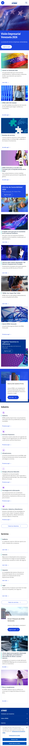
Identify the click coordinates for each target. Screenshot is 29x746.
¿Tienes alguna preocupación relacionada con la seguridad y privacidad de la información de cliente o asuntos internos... (14, 655)
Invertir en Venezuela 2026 (10, 70)
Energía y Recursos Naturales (10, 472)
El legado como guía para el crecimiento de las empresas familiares (13, 232)
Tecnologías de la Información (11, 490)
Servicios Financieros (8, 434)
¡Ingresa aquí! (6, 47)
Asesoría (4, 554)
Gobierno (5, 415)
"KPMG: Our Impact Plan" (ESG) (11, 293)
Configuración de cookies (14, 735)
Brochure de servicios (9, 135)
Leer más (11, 397)
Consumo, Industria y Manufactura (12, 509)
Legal (3, 585)
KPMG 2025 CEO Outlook (9, 103)
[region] (14, 735)
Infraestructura (6, 453)
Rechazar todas (14, 739)
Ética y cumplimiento (8, 687)
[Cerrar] (26, 727)
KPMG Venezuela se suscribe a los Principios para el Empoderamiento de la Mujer (14, 169)
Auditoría (5, 539)
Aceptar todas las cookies (14, 743)
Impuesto (5, 570)
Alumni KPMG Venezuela (9, 324)
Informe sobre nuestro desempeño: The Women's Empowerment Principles (13, 263)
